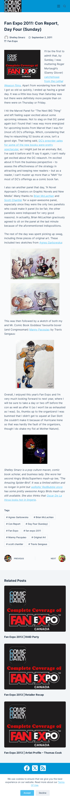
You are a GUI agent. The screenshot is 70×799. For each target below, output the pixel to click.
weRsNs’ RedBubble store (47, 487)
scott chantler (14, 544)
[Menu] (58, 6)
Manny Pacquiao (39, 329)
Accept (27, 793)
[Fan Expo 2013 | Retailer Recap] (35, 667)
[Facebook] (27, 768)
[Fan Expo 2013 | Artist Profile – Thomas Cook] (35, 724)
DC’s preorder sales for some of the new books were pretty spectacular (33, 145)
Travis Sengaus (37, 544)
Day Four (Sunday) (37, 523)
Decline (42, 793)
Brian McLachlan (44, 195)
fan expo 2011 (32, 530)
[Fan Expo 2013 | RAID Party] (35, 609)
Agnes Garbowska (50, 242)
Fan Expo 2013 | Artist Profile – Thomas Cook (33, 752)
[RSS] (43, 768)
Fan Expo (12, 41)
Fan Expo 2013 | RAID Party (21, 636)
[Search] (64, 6)
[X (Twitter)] (35, 768)
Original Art (39, 537)
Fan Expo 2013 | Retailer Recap (24, 694)
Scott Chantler (13, 200)
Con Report (13, 523)
